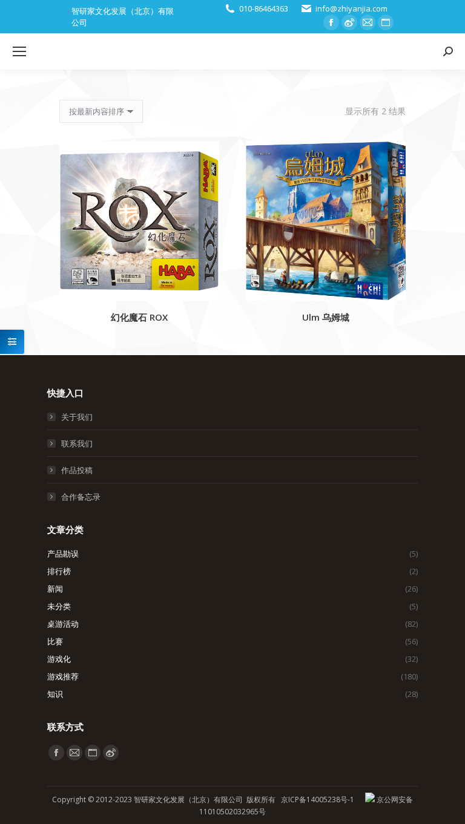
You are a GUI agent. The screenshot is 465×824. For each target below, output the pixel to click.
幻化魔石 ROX (139, 317)
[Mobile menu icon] (19, 51)
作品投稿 (77, 470)
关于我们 (77, 416)
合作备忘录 (81, 496)
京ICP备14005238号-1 (317, 799)
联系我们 (77, 443)
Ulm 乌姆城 (325, 317)
